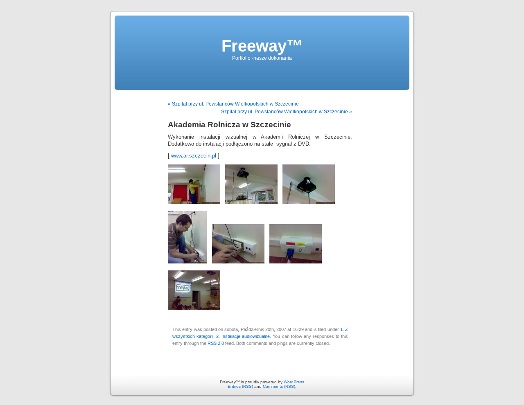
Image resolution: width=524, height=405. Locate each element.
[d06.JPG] (295, 262)
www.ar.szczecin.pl (193, 156)
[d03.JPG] (308, 202)
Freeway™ (262, 46)
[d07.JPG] (194, 308)
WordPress (294, 382)
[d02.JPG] (251, 202)
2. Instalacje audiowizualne (243, 336)
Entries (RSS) (240, 386)
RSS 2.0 (216, 343)
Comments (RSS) (279, 386)
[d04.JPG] (187, 262)
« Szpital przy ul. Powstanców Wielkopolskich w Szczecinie (233, 104)
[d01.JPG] (194, 202)
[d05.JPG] (238, 262)
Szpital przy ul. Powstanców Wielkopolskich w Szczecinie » (286, 112)
